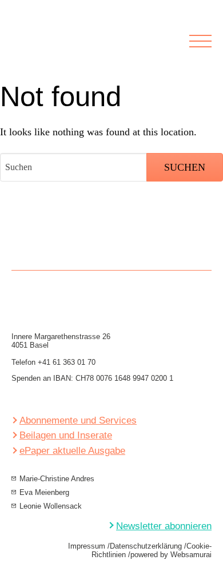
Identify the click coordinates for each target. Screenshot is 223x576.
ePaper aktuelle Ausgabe (72, 450)
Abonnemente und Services (78, 420)
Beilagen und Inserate (65, 435)
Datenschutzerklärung (146, 546)
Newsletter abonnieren (164, 526)
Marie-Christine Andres (56, 478)
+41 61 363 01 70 (66, 362)
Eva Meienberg (44, 492)
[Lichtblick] (86, 49)
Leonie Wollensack (50, 506)
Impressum (86, 546)
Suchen (184, 167)
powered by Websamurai (171, 554)
